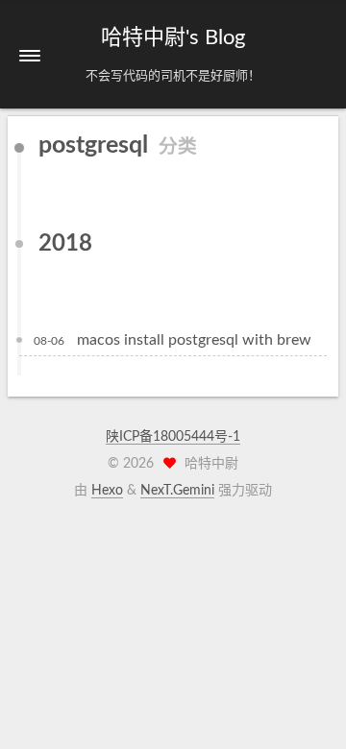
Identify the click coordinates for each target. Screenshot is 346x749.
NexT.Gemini (177, 490)
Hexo (107, 490)
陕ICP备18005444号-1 (173, 437)
